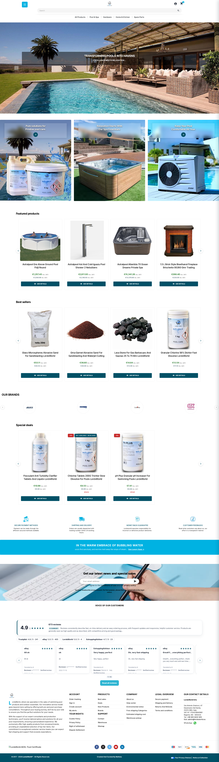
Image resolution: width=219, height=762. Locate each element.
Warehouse (102, 722)
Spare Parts (139, 17)
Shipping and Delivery (164, 703)
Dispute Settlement (77, 730)
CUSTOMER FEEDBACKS (193, 525)
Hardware (107, 17)
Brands (100, 710)
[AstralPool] (83, 407)
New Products (103, 707)
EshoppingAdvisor (67, 648)
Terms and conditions (164, 710)
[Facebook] (96, 747)
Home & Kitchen (123, 17)
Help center (131, 703)
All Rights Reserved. (42, 757)
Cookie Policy (74, 719)
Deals (100, 703)
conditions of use (108, 585)
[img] (35, 160)
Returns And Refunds (163, 707)
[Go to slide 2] (112, 113)
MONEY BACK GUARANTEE (137, 525)
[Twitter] (109, 747)
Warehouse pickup (133, 718)
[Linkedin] (122, 747)
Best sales (102, 699)
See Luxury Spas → (136, 549)
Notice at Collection (200, 758)
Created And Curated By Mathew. (109, 757)
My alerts (73, 710)
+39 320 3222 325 (194, 717)
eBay (26, 648)
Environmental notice (135, 707)
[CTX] (191, 407)
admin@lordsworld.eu (197, 719)
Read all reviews (109, 683)
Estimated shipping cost (136, 714)
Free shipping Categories (136, 710)
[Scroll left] (18, 250)
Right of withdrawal (77, 726)
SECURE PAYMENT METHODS (26, 525)
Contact (101, 719)
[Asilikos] (29, 407)
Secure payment (161, 699)
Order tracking (75, 699)
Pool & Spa (94, 17)
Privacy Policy (74, 722)
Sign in (72, 703)
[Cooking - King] (137, 407)
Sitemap (101, 726)
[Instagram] (103, 747)
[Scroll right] (200, 250)
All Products (80, 17)
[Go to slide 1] (107, 113)
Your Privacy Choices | (183, 758)
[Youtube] (116, 747)
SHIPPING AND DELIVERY (82, 525)
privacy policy (130, 585)
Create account (75, 707)
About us (130, 699)
